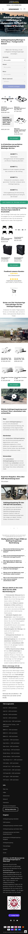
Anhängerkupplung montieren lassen (12, 825)
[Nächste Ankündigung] (25, 2)
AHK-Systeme (6, 822)
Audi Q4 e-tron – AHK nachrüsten (12, 721)
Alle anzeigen (14, 138)
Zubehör (5, 849)
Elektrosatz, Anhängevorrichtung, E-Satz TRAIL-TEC (20, 108)
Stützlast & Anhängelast (9, 805)
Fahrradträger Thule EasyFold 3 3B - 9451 (6, 359)
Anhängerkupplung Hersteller (11, 819)
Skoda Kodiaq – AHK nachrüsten (11, 756)
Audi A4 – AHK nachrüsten (10, 707)
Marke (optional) (8, 78)
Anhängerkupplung (8, 842)
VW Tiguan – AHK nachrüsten (11, 776)
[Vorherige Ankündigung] (2, 2)
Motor (4, 71)
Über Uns (5, 789)
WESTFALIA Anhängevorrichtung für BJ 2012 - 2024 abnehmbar (7, 109)
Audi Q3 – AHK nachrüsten (10, 717)
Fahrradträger (6, 846)
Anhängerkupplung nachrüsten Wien (12, 829)
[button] (3, 9)
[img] (14, 273)
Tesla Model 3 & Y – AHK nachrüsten (12, 759)
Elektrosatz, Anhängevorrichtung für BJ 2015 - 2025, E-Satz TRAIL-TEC (20, 130)
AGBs (4, 792)
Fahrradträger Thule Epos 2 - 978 (20, 378)
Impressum (6, 802)
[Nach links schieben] (10, 528)
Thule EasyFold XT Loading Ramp (18, 238)
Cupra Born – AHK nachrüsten (11, 739)
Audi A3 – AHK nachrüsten (10, 711)
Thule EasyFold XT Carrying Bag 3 (5, 258)
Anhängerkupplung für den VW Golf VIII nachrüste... (13, 503)
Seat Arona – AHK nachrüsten (11, 746)
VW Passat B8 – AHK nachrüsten (11, 773)
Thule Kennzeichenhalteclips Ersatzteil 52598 (6, 238)
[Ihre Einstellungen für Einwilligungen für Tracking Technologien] (25, 931)
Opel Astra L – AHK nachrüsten (11, 743)
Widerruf (5, 799)
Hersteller (6, 57)
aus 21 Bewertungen (14, 275)
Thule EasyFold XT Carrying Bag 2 (18, 258)
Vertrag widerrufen (10, 809)
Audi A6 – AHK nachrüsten (10, 714)
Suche (4, 852)
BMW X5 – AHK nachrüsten (10, 733)
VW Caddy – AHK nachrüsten (11, 763)
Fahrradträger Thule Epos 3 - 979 (7, 378)
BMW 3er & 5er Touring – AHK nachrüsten (11, 725)
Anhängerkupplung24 (12, 932)
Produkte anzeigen (14, 86)
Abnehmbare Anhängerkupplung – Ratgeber (12, 838)
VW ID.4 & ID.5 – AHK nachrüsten (12, 769)
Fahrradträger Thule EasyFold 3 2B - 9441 (19, 359)
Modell (5, 64)
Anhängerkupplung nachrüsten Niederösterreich (11, 833)
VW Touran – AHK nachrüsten (11, 779)
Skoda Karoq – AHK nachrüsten (11, 753)
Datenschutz (6, 795)
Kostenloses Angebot (14, 30)
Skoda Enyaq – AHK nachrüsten (11, 749)
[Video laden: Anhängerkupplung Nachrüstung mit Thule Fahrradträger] (14, 396)
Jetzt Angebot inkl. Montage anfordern (14, 202)
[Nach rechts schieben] (17, 528)
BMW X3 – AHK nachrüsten (10, 729)
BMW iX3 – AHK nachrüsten (10, 736)
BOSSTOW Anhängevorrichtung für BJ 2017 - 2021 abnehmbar (7, 121)
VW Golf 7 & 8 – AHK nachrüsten (11, 766)
